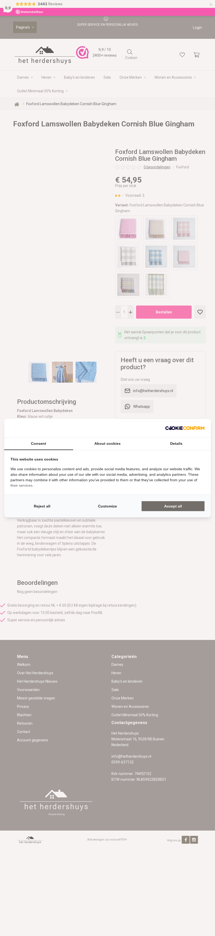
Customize (107, 506)
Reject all (42, 506)
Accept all (173, 506)
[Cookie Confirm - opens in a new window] (185, 428)
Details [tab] (176, 443)
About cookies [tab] (107, 443)
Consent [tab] (38, 443)
